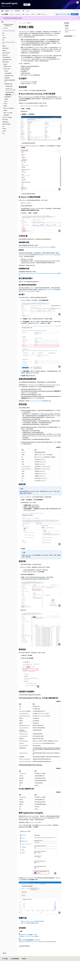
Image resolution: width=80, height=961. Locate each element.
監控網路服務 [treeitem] (6, 115)
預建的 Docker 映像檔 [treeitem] (8, 112)
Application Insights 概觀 (35, 822)
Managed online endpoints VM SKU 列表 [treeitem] (10, 89)
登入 (77, 10)
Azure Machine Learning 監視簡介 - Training (28, 934)
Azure (24, 23)
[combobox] (9, 25)
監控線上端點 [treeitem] (8, 94)
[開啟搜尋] (75, 11)
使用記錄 (66, 28)
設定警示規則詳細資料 (34, 373)
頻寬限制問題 (32, 265)
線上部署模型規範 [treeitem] (8, 73)
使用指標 (66, 26)
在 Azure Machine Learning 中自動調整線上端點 (40, 401)
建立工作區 (23, 493)
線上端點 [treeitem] (6, 71)
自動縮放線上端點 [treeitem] (9, 86)
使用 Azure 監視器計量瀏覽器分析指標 (29, 923)
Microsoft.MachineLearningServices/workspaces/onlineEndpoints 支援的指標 (37, 247)
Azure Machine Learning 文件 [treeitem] (8, 30)
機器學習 (28, 23)
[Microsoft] (2, 11)
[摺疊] (15, 22)
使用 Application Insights (70, 30)
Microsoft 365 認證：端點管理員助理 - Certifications (29, 939)
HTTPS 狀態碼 (57, 415)
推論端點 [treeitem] (5, 64)
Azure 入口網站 (26, 203)
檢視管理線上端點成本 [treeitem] (10, 92)
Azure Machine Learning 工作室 (29, 106)
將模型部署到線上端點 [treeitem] (8, 75)
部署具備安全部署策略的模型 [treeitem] (9, 81)
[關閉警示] (77, 2)
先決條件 (66, 25)
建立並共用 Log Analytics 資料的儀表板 (50, 289)
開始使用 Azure (75, 14)
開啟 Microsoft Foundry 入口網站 (63, 14)
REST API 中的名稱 (28, 393)
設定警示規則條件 (35, 323)
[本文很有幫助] (74, 36)
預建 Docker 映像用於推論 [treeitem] (9, 108)
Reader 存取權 (32, 83)
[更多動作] (60, 23)
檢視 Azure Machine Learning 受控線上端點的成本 (32, 921)
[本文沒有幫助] (76, 36)
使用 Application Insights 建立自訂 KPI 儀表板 (29, 291)
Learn (20, 23)
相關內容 (66, 31)
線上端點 (50, 31)
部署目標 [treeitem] (5, 110)
